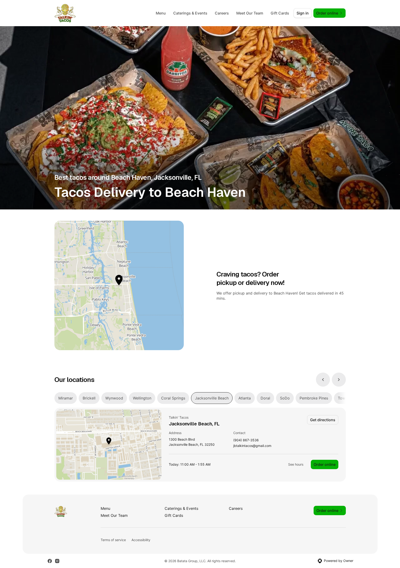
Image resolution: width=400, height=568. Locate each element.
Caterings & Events (190, 13)
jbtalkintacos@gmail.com (252, 446)
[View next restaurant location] (339, 380)
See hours (295, 464)
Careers (222, 13)
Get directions (322, 419)
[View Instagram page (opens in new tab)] (57, 561)
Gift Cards (280, 13)
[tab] (65, 398)
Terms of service (113, 540)
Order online (325, 464)
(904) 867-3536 (246, 440)
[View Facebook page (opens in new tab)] (50, 561)
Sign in (303, 13)
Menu (161, 13)
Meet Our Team (249, 13)
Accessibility (140, 540)
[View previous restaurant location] (323, 380)
